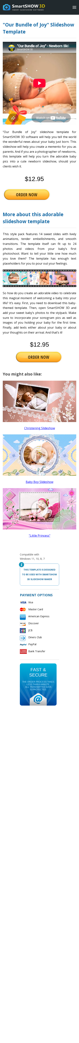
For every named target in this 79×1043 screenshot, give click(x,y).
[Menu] (74, 7)
